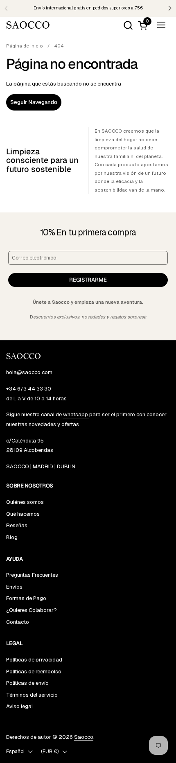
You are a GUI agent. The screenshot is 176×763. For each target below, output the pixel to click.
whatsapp (76, 414)
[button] (128, 25)
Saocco (83, 737)
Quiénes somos (25, 502)
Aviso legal (19, 706)
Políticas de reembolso (33, 671)
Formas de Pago (26, 598)
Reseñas (16, 525)
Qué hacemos (23, 513)
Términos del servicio (32, 694)
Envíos (14, 586)
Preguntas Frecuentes (32, 574)
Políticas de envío (27, 682)
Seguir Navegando (33, 102)
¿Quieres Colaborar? (31, 610)
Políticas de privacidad (34, 659)
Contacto (17, 622)
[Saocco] (28, 25)
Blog (12, 537)
